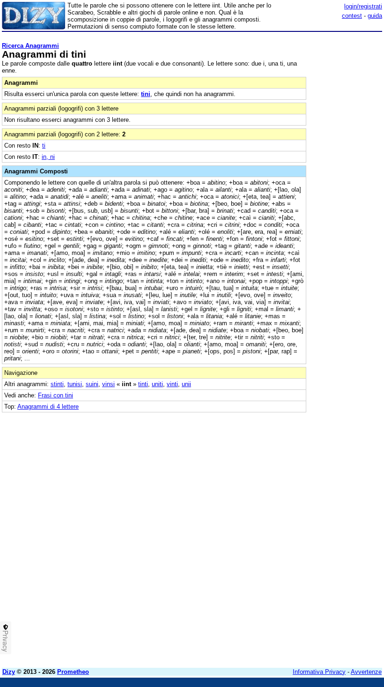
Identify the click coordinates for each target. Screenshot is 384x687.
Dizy (8, 671)
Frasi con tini (55, 395)
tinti (143, 384)
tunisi (74, 384)
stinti (57, 384)
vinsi (108, 384)
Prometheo (73, 671)
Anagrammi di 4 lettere (48, 406)
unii (186, 384)
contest (352, 15)
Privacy (5, 641)
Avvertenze (366, 671)
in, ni (48, 156)
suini (92, 384)
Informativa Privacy (319, 671)
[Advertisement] (312, 471)
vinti (172, 384)
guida (375, 15)
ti (43, 145)
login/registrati (363, 6)
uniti (157, 384)
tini (145, 93)
